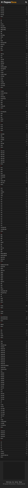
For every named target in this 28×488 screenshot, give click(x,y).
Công (14, 79)
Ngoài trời (14, 266)
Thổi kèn (14, 373)
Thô (14, 371)
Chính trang (8, 482)
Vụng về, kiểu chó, (14, 455)
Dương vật (14, 106)
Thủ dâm (14, 384)
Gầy (14, 135)
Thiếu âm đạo (14, 345)
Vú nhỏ (14, 451)
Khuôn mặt (14, 180)
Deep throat (14, 98)
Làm (14, 188)
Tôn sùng (14, 414)
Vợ (14, 443)
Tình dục (14, 393)
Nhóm (14, 289)
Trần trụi (14, 415)
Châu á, (14, 61)
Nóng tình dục (14, 292)
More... (2, 16)
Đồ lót (14, 119)
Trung (14, 419)
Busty (14, 46)
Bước (14, 40)
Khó (14, 178)
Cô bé (14, 70)
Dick (14, 100)
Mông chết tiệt (14, 253)
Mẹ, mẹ (14, 247)
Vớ (14, 442)
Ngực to (14, 281)
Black (14, 37)
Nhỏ (14, 285)
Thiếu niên (14, 348)
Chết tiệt (14, 63)
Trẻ (14, 417)
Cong (14, 78)
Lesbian (14, 191)
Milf (14, 249)
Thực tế (14, 386)
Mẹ (14, 240)
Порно (7, 2)
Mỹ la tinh (14, 259)
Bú (14, 38)
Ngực (14, 277)
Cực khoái (14, 83)
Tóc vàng (14, 408)
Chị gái (14, 65)
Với (14, 449)
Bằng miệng (14, 27)
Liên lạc (16, 482)
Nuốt (14, 298)
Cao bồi (14, 59)
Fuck (14, 124)
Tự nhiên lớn (14, 425)
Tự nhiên (14, 423)
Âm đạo (14, 7)
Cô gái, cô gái (14, 74)
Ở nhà (14, 305)
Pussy (14, 311)
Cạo (14, 55)
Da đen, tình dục (14, 93)
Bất (14, 31)
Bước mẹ (14, 44)
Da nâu (14, 94)
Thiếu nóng (14, 367)
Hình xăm (14, 162)
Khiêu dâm (14, 175)
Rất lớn (14, 324)
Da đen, (14, 91)
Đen (14, 115)
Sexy (14, 333)
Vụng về (14, 453)
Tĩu (14, 401)
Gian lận (14, 143)
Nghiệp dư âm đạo (14, 264)
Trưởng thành (14, 421)
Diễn (14, 102)
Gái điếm (14, 134)
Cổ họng (14, 76)
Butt (14, 48)
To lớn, (14, 404)
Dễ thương (14, 96)
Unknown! (14, 430)
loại (13, 482)
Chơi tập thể (14, 68)
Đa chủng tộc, (14, 111)
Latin (14, 190)
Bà (14, 20)
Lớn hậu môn (14, 227)
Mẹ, (14, 244)
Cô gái (14, 72)
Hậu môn (14, 150)
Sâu (14, 330)
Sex (14, 331)
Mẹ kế (14, 242)
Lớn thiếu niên (14, 229)
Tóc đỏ (14, 406)
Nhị (14, 283)
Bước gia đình (14, 42)
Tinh (14, 389)
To (14, 402)
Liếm (14, 193)
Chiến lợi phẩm (14, 66)
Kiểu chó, (14, 182)
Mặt (14, 234)
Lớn (14, 197)
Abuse (20, 482)
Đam (14, 113)
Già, (14, 141)
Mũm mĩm (14, 257)
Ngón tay (14, 270)
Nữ (14, 294)
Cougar (14, 81)
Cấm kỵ (14, 53)
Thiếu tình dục (14, 369)
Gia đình (14, 137)
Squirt (14, 335)
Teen (14, 341)
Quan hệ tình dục (14, 317)
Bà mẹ (14, 23)
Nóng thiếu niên (14, 290)
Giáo (14, 145)
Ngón (14, 268)
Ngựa (14, 272)
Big (14, 33)
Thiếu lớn (14, 346)
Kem (14, 167)
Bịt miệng (14, 35)
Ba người (14, 25)
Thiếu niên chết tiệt (14, 365)
